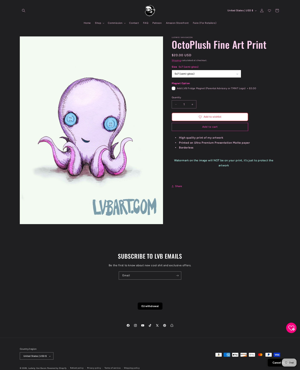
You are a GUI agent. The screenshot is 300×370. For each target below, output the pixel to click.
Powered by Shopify (57, 368)
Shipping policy (132, 368)
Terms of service (112, 368)
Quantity (176, 97)
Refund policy (77, 368)
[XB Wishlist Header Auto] (269, 10)
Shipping (176, 60)
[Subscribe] (177, 275)
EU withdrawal (150, 306)
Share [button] (178, 186)
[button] (23, 10)
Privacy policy (94, 368)
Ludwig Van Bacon (37, 368)
